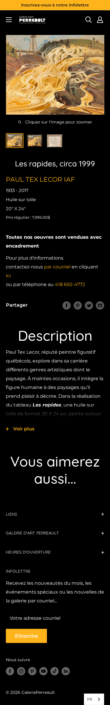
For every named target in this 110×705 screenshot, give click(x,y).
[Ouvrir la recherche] (88, 19)
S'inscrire (26, 636)
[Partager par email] (100, 305)
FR (89, 699)
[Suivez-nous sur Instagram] (21, 671)
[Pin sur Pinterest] (78, 305)
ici (8, 275)
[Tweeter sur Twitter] (89, 305)
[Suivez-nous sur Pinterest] (32, 671)
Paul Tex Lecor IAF (40, 179)
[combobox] (94, 699)
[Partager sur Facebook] (66, 305)
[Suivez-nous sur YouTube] (43, 671)
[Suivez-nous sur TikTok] (54, 671)
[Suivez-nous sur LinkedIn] (66, 671)
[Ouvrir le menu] (9, 19)
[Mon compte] (100, 19)
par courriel (57, 267)
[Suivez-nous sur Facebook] (10, 671)
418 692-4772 (70, 284)
